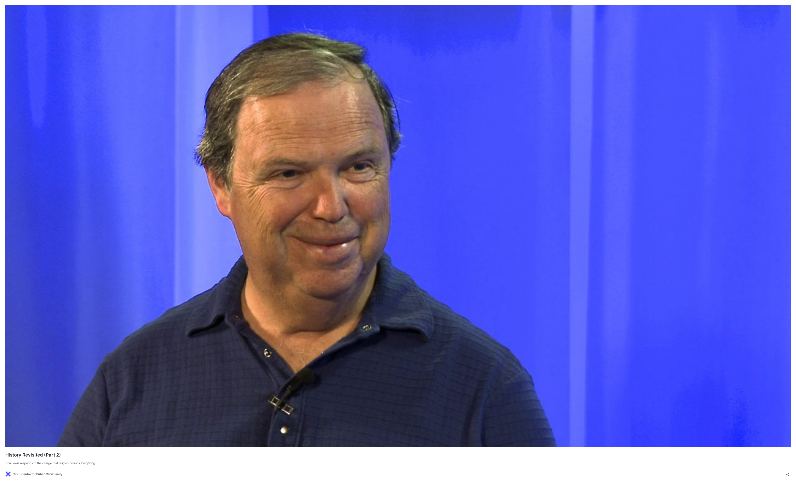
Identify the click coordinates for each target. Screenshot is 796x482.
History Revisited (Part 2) (33, 455)
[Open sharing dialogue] (788, 473)
